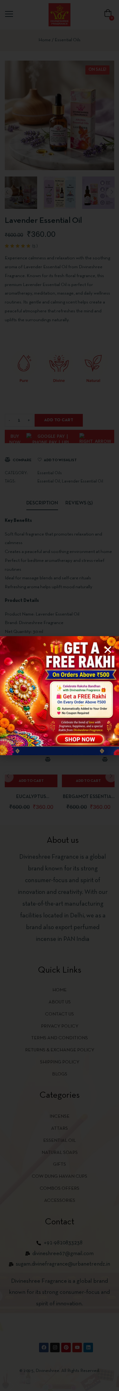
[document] (59, 695)
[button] (108, 649)
